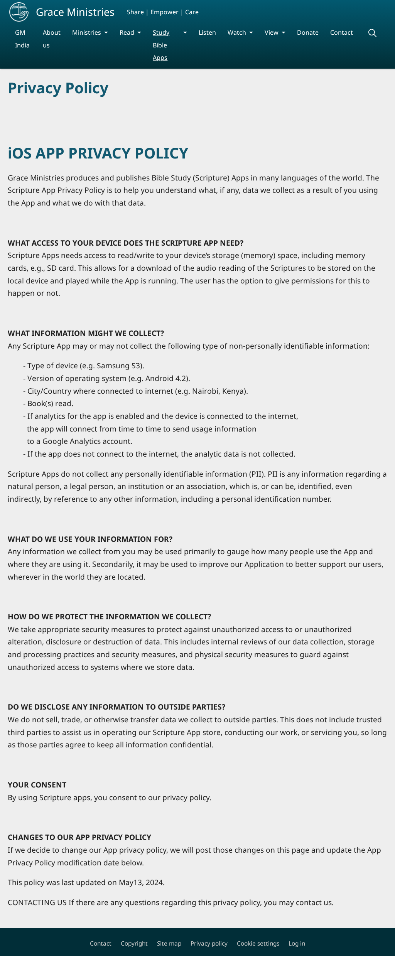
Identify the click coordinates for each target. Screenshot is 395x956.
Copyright (134, 943)
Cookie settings (258, 943)
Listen (207, 32)
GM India (22, 38)
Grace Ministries (75, 12)
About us (52, 38)
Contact (341, 32)
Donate (308, 32)
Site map (169, 943)
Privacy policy (209, 943)
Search (372, 33)
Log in (297, 943)
